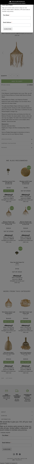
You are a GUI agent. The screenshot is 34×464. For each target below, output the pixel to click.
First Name (6, 15)
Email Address (7, 22)
